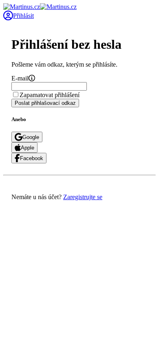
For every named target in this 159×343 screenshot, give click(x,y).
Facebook (31, 158)
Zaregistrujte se (82, 196)
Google (30, 137)
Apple (27, 148)
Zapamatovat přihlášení (50, 94)
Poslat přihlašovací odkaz (45, 103)
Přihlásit (23, 15)
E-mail (20, 78)
